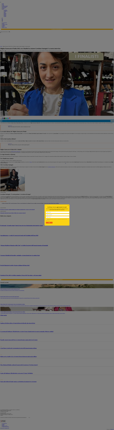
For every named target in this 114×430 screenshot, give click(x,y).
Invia (49, 222)
